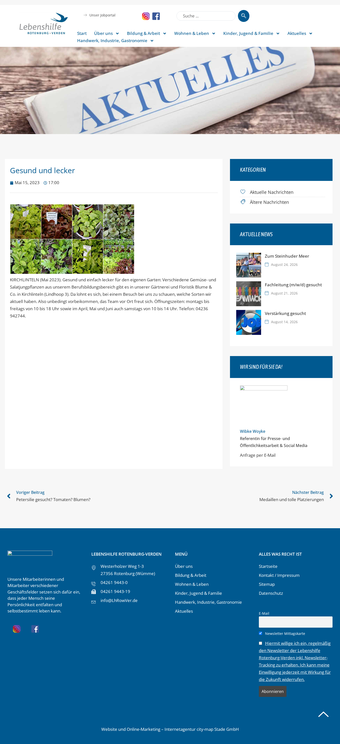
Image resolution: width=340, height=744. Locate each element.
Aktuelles (296, 33)
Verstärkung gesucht (285, 313)
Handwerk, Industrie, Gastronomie (112, 40)
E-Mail (264, 613)
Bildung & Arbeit (143, 33)
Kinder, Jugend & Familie (248, 33)
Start (82, 33)
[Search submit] (243, 16)
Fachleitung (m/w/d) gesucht (293, 285)
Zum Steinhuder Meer (287, 256)
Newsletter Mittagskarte (284, 633)
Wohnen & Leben (191, 33)
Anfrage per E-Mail (258, 455)
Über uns (103, 33)
